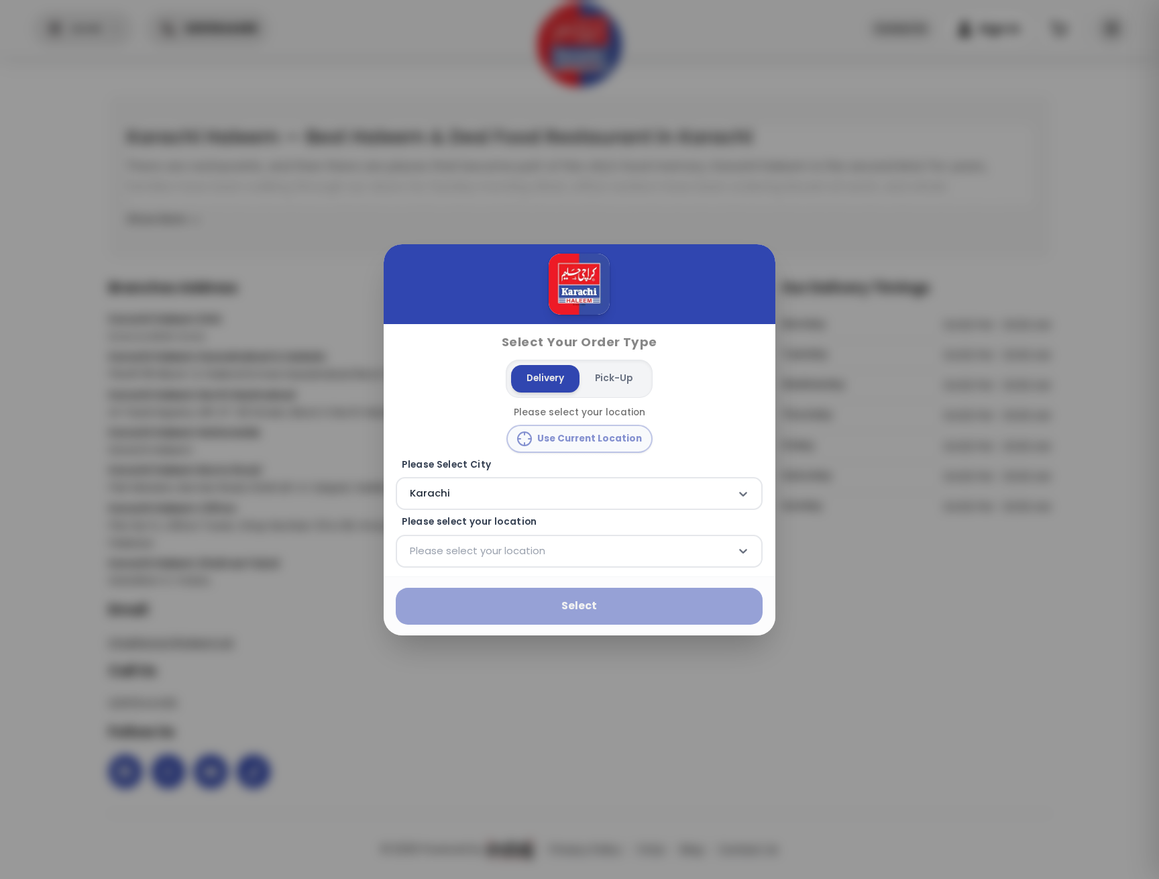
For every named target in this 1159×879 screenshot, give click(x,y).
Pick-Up (613, 378)
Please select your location (469, 522)
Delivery (545, 378)
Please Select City (447, 464)
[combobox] (411, 493)
